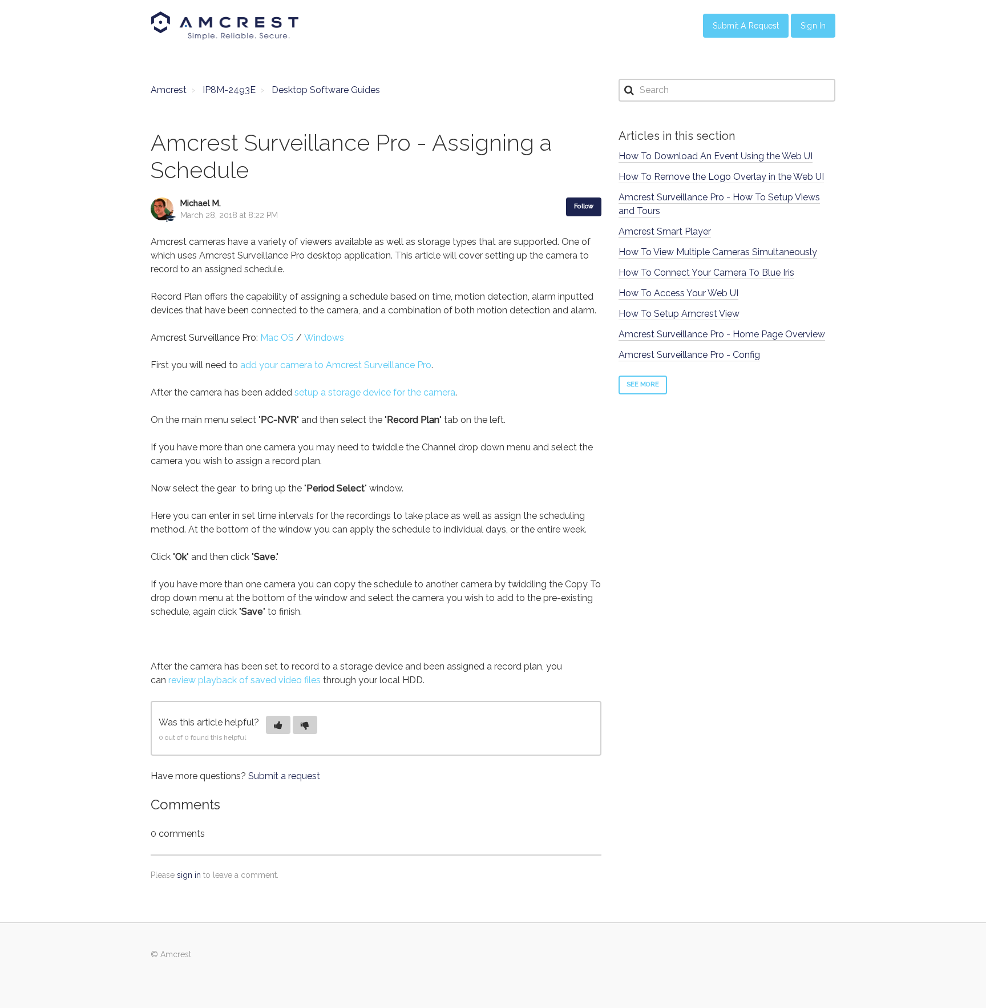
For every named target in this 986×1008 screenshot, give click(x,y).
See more (643, 384)
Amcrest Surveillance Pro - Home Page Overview (722, 334)
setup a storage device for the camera (374, 392)
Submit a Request (746, 25)
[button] (278, 725)
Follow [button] (583, 206)
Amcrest (169, 89)
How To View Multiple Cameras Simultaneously (718, 252)
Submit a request (284, 776)
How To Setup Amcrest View (679, 313)
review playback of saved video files (244, 680)
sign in (189, 875)
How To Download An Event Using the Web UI (716, 156)
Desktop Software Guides (326, 89)
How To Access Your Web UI (678, 293)
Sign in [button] (813, 25)
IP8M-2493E (229, 89)
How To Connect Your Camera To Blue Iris (706, 272)
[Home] (225, 25)
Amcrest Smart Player (665, 231)
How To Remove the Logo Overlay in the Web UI (721, 176)
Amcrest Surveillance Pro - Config (689, 354)
